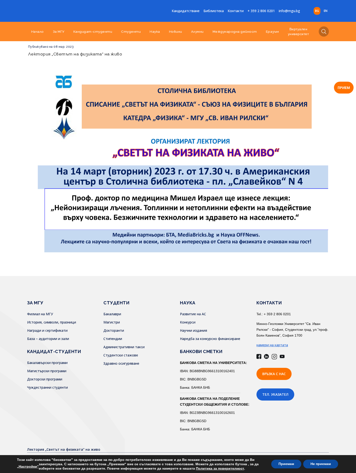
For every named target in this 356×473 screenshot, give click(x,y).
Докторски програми (44, 379)
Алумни (197, 31)
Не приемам (320, 464)
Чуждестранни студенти (47, 387)
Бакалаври (112, 314)
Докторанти (113, 330)
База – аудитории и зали (48, 338)
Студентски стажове (120, 355)
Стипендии (112, 338)
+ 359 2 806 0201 (261, 10)
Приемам (286, 464)
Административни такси (124, 347)
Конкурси (187, 322)
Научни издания (193, 330)
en (325, 11)
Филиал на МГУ (40, 314)
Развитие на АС (193, 314)
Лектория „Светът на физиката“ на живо (75, 53)
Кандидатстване (186, 10)
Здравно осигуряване (121, 363)
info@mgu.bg (289, 10)
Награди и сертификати (47, 330)
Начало (37, 31)
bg (317, 11)
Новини (175, 31)
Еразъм (272, 31)
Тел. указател (275, 394)
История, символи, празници (51, 322)
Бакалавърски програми (47, 362)
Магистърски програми (46, 371)
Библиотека (213, 10)
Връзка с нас (274, 373)
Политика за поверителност (220, 468)
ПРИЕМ (344, 87)
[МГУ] (65, 11)
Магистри (111, 322)
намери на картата (272, 345)
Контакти (236, 10)
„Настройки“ (28, 466)
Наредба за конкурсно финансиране (210, 338)
